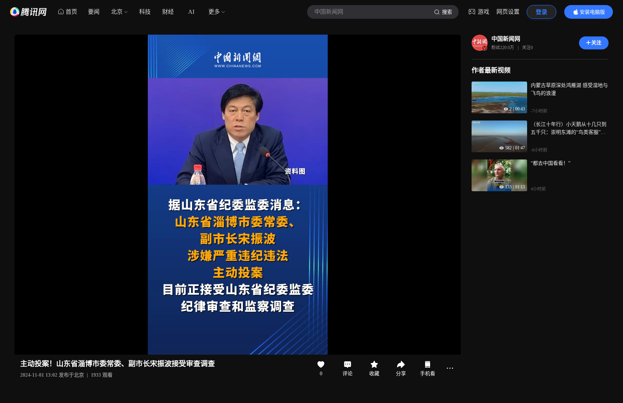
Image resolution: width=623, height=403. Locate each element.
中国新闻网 (505, 39)
